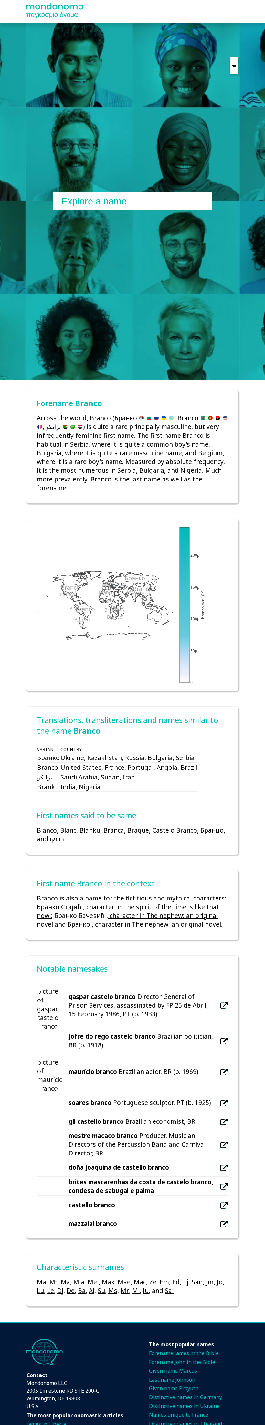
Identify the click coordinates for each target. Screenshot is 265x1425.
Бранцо (212, 830)
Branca (113, 830)
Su (101, 1290)
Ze (152, 1281)
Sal (169, 1290)
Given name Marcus (173, 1370)
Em (164, 1281)
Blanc (68, 830)
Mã (65, 1281)
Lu (40, 1290)
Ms (112, 1290)
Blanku (90, 830)
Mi (136, 1290)
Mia (78, 1281)
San (197, 1281)
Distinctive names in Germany (185, 1397)
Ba (82, 1290)
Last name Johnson (172, 1379)
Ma (41, 1281)
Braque (138, 830)
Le (50, 1290)
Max (108, 1281)
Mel (93, 1281)
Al (91, 1290)
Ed (176, 1281)
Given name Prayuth (173, 1388)
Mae (124, 1281)
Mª (53, 1281)
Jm (210, 1281)
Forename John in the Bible (182, 1361)
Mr (125, 1290)
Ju (146, 1290)
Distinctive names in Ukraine (184, 1405)
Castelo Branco (174, 830)
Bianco (47, 830)
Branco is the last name (125, 479)
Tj (185, 1281)
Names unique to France (178, 1414)
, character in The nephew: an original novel (156, 924)
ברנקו (57, 838)
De (71, 1290)
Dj (60, 1290)
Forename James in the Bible (184, 1353)
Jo (220, 1281)
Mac (140, 1281)
